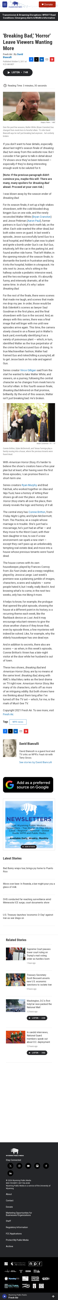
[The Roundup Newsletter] (29, 824)
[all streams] (54, 1296)
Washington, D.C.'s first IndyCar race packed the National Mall (39, 1004)
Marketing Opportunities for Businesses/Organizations (19, 1214)
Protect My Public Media (17, 1240)
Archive (9, 1246)
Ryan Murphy (29, 485)
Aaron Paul (34, 220)
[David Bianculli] (9, 748)
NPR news (18, 722)
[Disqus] (29, 1102)
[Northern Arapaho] (34, 1286)
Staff (8, 1221)
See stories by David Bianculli (35, 762)
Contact (9, 1201)
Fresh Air (8, 714)
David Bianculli (29, 744)
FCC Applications (14, 1234)
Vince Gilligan (28, 370)
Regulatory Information (17, 1227)
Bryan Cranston (42, 216)
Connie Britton (37, 512)
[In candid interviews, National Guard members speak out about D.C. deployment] (15, 1037)
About (9, 1194)
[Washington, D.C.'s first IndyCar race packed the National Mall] (15, 1005)
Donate (48, 4)
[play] (4, 1296)
